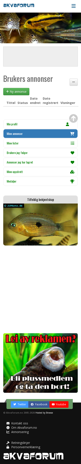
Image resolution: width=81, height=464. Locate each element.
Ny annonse (18, 91)
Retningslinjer (20, 443)
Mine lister (13, 143)
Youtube (61, 404)
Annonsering (19, 432)
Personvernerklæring (25, 447)
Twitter (21, 404)
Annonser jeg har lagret (20, 162)
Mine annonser (15, 133)
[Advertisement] (40, 289)
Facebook (41, 404)
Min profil (12, 124)
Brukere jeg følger (17, 152)
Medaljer (11, 181)
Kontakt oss (19, 423)
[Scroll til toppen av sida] (73, 118)
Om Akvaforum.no (23, 427)
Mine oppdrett (15, 171)
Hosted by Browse (44, 412)
